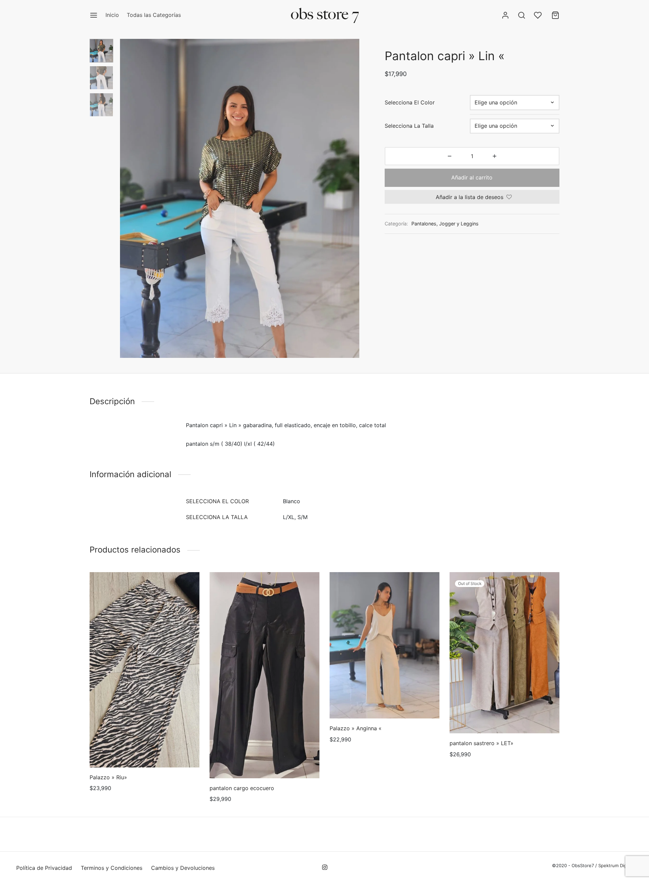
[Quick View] (160, 751)
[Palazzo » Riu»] (144, 669)
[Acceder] (505, 15)
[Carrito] (555, 15)
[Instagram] (324, 867)
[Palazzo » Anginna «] (384, 645)
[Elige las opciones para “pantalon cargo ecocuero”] (264, 762)
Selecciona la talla (409, 125)
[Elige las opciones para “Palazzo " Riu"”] (144, 751)
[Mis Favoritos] (538, 15)
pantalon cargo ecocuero (242, 788)
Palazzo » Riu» (108, 777)
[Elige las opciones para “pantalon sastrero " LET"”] (504, 718)
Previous (127, 198)
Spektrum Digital (615, 865)
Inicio (112, 14)
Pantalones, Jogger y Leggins (445, 223)
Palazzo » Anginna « (356, 728)
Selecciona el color (410, 102)
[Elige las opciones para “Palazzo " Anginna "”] (384, 702)
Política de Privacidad (44, 867)
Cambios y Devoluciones (183, 867)
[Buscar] (522, 15)
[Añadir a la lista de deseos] (129, 751)
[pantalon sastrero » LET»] (504, 652)
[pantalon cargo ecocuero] (264, 675)
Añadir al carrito (472, 177)
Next (352, 198)
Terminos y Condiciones (111, 867)
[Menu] (94, 15)
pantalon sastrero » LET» (481, 743)
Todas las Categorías (154, 14)
